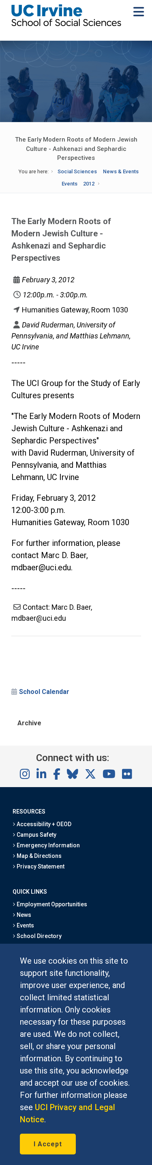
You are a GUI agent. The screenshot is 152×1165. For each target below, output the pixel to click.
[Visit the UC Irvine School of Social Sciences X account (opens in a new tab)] (90, 774)
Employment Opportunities (51, 904)
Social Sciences (77, 171)
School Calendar (44, 692)
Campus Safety (35, 834)
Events (69, 184)
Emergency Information (47, 845)
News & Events (121, 171)
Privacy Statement (40, 866)
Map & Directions (38, 856)
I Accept (48, 1144)
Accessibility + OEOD (43, 824)
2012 (88, 184)
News (23, 915)
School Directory (38, 936)
